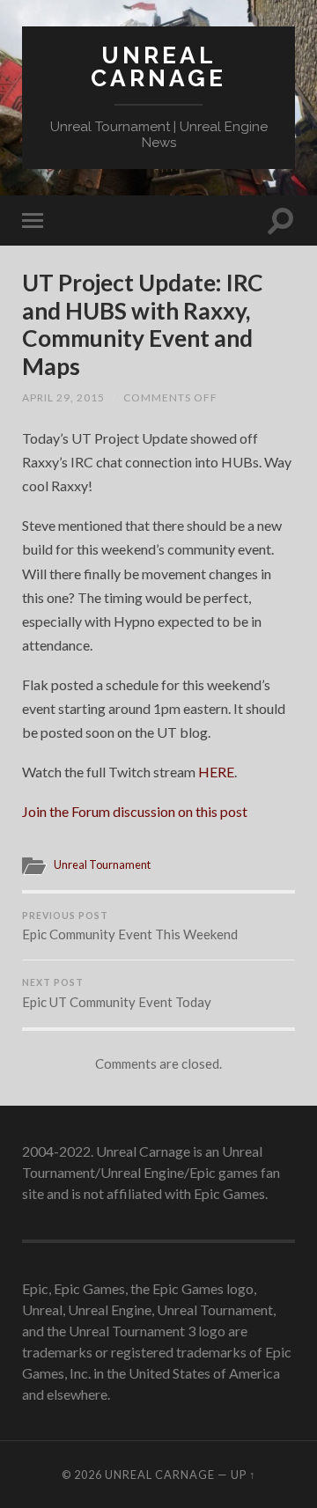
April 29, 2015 (63, 397)
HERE (216, 771)
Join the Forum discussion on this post (134, 811)
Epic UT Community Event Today (116, 993)
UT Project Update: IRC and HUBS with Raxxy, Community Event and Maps (142, 324)
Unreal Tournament (102, 864)
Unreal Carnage (158, 66)
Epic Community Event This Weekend (130, 926)
